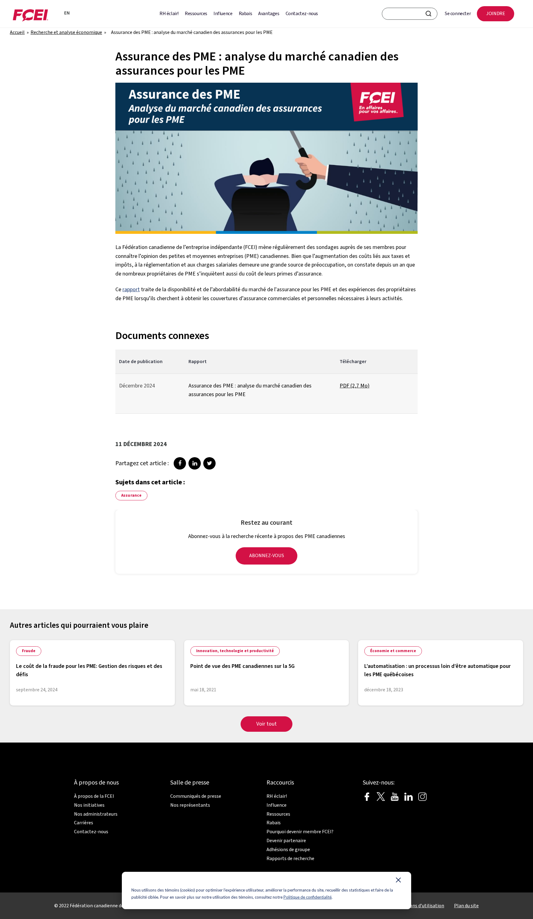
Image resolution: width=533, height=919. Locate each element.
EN (67, 13)
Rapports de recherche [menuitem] (290, 858)
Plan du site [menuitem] (466, 905)
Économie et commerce (393, 651)
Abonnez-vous (266, 555)
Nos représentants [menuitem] (190, 805)
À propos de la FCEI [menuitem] (94, 796)
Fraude (28, 651)
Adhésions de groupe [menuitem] (288, 849)
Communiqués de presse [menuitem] (195, 796)
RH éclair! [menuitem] (169, 13)
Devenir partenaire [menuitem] (286, 840)
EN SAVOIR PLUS (140, 689)
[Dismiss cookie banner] (398, 881)
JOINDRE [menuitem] (495, 13)
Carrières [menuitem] (83, 822)
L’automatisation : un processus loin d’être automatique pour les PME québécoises (437, 670)
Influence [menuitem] (222, 13)
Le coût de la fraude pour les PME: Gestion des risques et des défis (89, 670)
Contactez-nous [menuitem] (302, 13)
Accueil (17, 32)
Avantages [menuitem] (268, 13)
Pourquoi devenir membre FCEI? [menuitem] (299, 831)
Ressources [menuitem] (196, 13)
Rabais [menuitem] (245, 13)
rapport (131, 289)
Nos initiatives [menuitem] (89, 805)
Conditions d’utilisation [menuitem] (419, 905)
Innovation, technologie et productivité (235, 651)
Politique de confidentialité (307, 897)
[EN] (58, 14)
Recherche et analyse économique (66, 32)
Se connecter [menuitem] (458, 13)
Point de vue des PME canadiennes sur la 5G (242, 666)
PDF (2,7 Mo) (355, 386)
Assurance (131, 495)
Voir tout (266, 724)
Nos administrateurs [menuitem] (96, 814)
